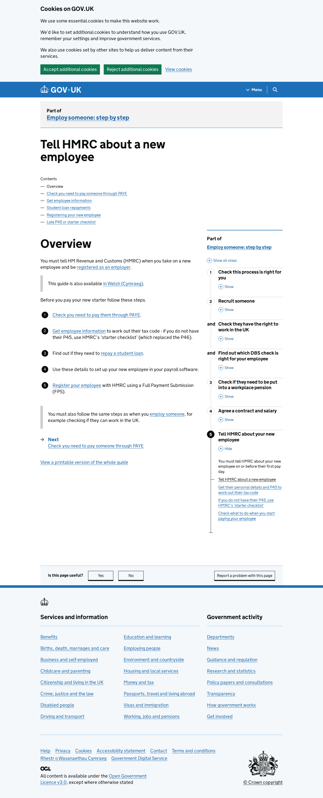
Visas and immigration (146, 705)
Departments (220, 637)
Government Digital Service (139, 758)
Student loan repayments (69, 207)
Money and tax (139, 682)
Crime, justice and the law (67, 694)
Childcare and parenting (65, 671)
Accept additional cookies (70, 69)
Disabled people (57, 705)
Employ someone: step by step (88, 117)
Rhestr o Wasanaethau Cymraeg (73, 758)
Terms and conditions (194, 751)
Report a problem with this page (244, 575)
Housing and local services (151, 671)
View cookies (178, 69)
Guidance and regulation (232, 659)
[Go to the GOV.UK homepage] (60, 89)
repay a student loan (122, 353)
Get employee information (69, 200)
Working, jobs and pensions (152, 716)
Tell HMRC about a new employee (247, 479)
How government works (231, 705)
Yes (105, 575)
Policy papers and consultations (240, 682)
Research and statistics (231, 671)
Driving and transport (62, 716)
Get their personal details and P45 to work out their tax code (250, 490)
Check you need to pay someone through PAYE (87, 193)
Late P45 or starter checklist (71, 222)
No (136, 575)
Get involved (220, 716)
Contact (158, 751)
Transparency (221, 694)
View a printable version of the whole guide (84, 462)
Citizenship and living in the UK (71, 682)
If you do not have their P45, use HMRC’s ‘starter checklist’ (246, 503)
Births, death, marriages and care (74, 648)
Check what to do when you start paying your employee (246, 516)
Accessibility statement (121, 751)
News (213, 648)
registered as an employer (103, 267)
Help (45, 751)
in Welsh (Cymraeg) (123, 283)
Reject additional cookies (132, 69)
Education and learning (147, 637)
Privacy (62, 751)
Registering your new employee (74, 214)
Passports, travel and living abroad (159, 694)
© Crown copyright (263, 782)
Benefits (49, 637)
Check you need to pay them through (96, 315)
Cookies (83, 751)
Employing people (142, 648)
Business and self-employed (69, 659)
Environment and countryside (154, 659)
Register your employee (76, 385)
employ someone (167, 414)
